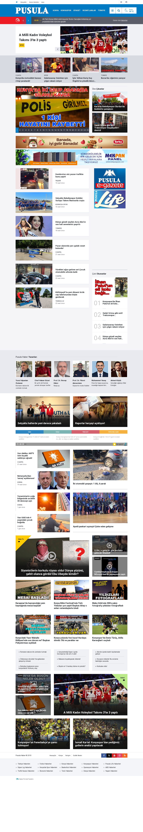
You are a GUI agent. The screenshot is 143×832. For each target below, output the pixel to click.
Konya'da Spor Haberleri (48, 767)
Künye (61, 755)
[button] (17, 130)
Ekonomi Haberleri (46, 771)
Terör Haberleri (67, 771)
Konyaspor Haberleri (91, 764)
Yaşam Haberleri (111, 771)
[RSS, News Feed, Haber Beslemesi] (124, 755)
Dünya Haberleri (89, 771)
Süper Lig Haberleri (25, 767)
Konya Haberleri (67, 764)
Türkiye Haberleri (24, 764)
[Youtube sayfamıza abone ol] (114, 755)
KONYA (56, 10)
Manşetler (23, 2)
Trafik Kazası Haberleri (26, 771)
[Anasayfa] (17, 2)
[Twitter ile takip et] (109, 755)
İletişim (67, 755)
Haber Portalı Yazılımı (26, 779)
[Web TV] (121, 2)
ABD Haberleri (110, 767)
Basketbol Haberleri (69, 767)
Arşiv (42, 2)
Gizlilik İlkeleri (77, 755)
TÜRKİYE (101, 10)
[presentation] (23, 20)
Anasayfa (53, 755)
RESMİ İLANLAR (89, 10)
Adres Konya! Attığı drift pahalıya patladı (57, 20)
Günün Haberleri (34, 2)
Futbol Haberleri (46, 764)
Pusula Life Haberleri (113, 764)
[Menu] (112, 11)
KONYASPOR (66, 10)
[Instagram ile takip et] (119, 755)
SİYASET (77, 10)
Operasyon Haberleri (91, 767)
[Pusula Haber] (32, 10)
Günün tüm (120, 20)
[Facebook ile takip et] (103, 755)
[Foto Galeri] (126, 2)
